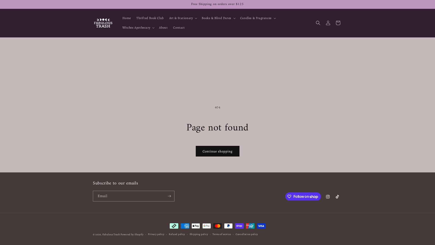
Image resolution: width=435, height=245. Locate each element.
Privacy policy (156, 234)
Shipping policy (199, 234)
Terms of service (222, 234)
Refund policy (177, 234)
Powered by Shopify (132, 234)
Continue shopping (218, 151)
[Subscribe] (169, 196)
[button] (183, 18)
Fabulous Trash (111, 234)
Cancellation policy (247, 234)
